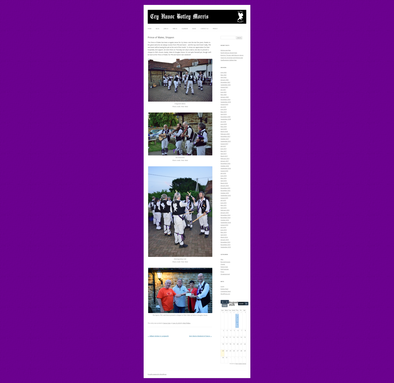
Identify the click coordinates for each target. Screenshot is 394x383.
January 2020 (225, 97)
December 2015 (225, 188)
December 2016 (225, 163)
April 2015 (224, 208)
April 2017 (224, 154)
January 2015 (225, 213)
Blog (157, 29)
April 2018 (224, 129)
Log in (222, 286)
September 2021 (226, 85)
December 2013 (225, 242)
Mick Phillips (186, 323)
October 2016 (225, 166)
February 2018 (225, 134)
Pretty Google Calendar (240, 363)
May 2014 (223, 232)
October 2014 (225, 220)
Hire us (175, 29)
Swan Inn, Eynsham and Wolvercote (232, 58)
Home (149, 29)
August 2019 (224, 104)
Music (194, 29)
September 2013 (226, 247)
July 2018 (223, 122)
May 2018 (223, 126)
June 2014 (224, 230)
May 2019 (223, 112)
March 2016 (224, 183)
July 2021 (223, 90)
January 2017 (225, 161)
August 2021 (224, 87)
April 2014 (224, 235)
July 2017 (223, 146)
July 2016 (223, 173)
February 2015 (225, 210)
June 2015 (224, 203)
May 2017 (223, 151)
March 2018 (224, 131)
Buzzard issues (225, 262)
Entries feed (224, 289)
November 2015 (225, 190)
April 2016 (224, 181)
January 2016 (225, 186)
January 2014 (225, 240)
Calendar (185, 29)
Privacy (215, 29)
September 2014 (226, 222)
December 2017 (225, 136)
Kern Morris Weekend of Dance (200, 336)
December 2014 (225, 215)
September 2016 (226, 168)
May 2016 (223, 178)
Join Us (166, 29)
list (246, 304)
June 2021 (224, 92)
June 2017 (224, 149)
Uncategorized (225, 274)
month (241, 304)
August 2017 (224, 144)
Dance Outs (167, 323)
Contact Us (204, 29)
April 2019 (224, 114)
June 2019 (224, 109)
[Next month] (227, 302)
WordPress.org (225, 294)
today (225, 305)
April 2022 (224, 77)
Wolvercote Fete (226, 50)
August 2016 (224, 171)
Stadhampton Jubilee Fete (229, 60)
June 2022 (224, 72)
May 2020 (223, 95)
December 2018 (225, 117)
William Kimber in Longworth (158, 336)
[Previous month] (223, 302)
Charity (223, 264)
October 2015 (225, 193)
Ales (222, 259)
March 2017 (224, 156)
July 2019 (223, 107)
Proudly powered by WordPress (157, 374)
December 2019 (225, 99)
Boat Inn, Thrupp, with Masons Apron (232, 55)
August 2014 (224, 225)
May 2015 (223, 205)
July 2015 (223, 200)
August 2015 (224, 198)
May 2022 (223, 75)
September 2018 (226, 119)
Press (222, 272)
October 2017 (225, 139)
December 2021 (225, 82)
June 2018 (224, 124)
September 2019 (226, 102)
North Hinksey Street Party (229, 53)
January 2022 (225, 80)
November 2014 (225, 218)
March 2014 (224, 237)
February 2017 (225, 158)
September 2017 (226, 141)
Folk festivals (225, 269)
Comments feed (226, 291)
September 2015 (226, 195)
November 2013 (225, 245)
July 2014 (223, 227)
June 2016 (224, 176)
